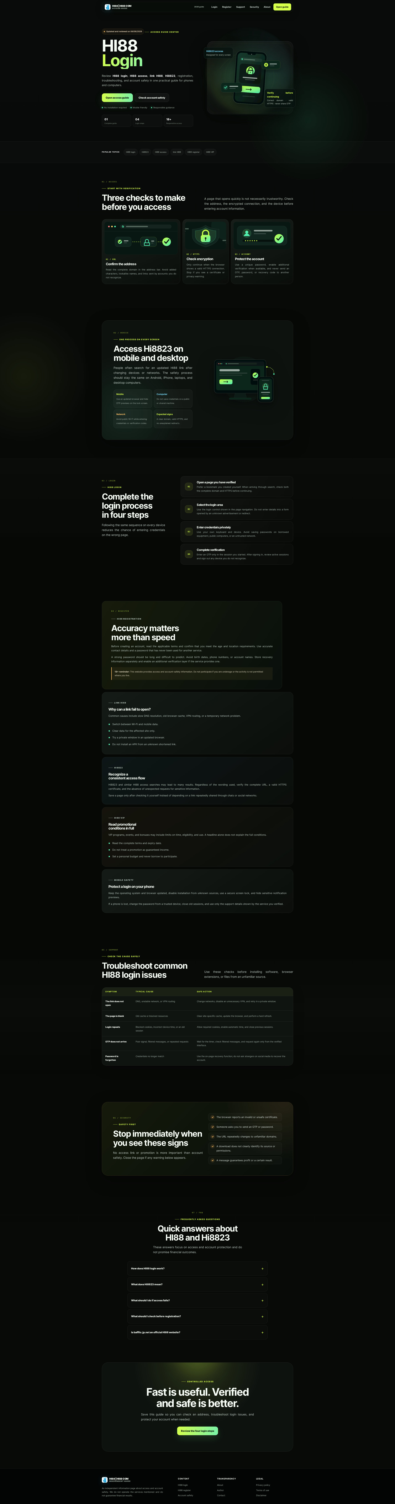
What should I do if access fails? (150, 1300)
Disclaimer (261, 1495)
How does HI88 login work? (147, 1268)
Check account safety (152, 97)
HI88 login (183, 1485)
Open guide (282, 7)
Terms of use (262, 1490)
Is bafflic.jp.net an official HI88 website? (155, 1332)
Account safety (185, 1495)
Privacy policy (263, 1485)
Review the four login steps (197, 1430)
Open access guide (117, 97)
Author (220, 1490)
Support (240, 7)
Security (254, 7)
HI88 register (184, 1490)
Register (226, 7)
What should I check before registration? (156, 1316)
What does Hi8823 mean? (146, 1284)
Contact (221, 1495)
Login (214, 7)
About (267, 7)
